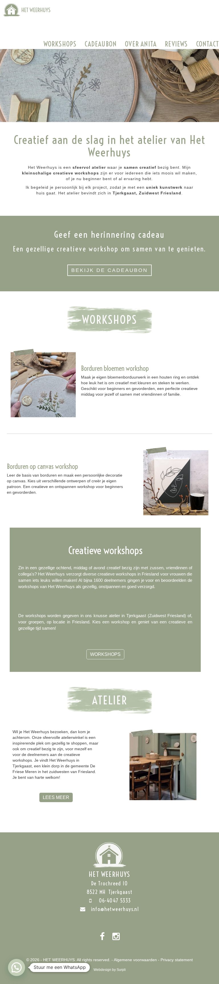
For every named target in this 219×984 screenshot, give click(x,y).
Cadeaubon (101, 44)
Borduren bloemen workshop (115, 368)
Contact (207, 44)
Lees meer (56, 797)
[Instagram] (116, 936)
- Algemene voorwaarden (134, 959)
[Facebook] (102, 936)
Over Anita (141, 44)
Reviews (176, 44)
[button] (16, 967)
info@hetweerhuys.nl (115, 909)
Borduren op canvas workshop (42, 466)
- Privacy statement (175, 959)
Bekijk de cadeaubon (109, 270)
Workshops (60, 44)
